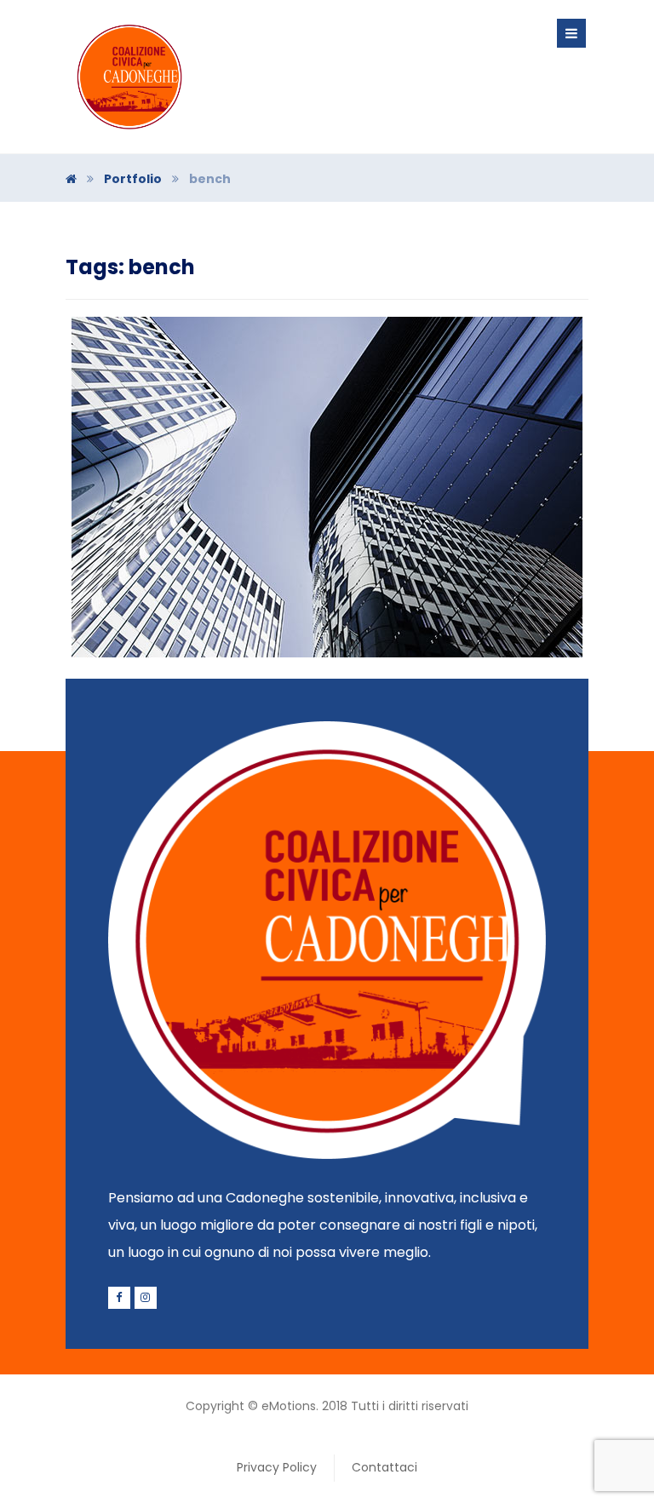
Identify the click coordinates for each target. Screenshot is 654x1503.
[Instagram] (146, 1298)
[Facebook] (119, 1298)
